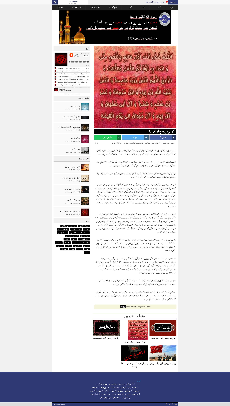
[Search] (54, 2)
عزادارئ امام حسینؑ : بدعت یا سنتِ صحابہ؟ (72, 189)
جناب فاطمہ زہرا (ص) (80, 242)
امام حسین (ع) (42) (103, 391)
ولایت (72, 249)
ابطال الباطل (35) (96, 394)
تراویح (67, 239)
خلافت (67, 242)
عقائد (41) (93, 391)
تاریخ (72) (99, 384)
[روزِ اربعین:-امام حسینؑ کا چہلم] (134, 353)
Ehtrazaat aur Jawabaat (75, 93)
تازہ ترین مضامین (151, 143)
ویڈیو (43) (121, 391)
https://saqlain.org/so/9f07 (142, 307)
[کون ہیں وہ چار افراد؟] (138, 329)
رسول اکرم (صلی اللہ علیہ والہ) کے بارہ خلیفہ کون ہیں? (70, 211)
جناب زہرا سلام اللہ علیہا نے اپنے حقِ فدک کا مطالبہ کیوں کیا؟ (69, 127)
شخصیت (159, 7)
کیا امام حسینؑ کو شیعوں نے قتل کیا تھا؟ (73, 200)
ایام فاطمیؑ (84, 239)
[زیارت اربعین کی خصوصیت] (106, 327)
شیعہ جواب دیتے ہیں (95, 7)
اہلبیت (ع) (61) (121, 387)
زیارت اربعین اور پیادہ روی (163, 363)
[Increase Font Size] (97, 143)
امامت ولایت (76, 229)
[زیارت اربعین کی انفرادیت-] (163, 327)
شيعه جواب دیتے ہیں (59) (107, 387)
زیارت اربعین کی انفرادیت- (163, 338)
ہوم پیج (171, 7)
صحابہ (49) (137, 391)
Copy (123, 307)
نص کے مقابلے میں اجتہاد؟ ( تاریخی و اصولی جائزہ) (71, 178)
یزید (87, 252)
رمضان (58, 242)
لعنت (86, 249)
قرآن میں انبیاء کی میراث (75, 106)
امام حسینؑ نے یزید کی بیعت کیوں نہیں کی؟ (72, 166)
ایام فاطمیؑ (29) (126, 397)
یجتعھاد (64, 249)
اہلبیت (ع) (84, 236)
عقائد (144, 7)
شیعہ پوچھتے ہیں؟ (113, 7)
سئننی (86, 246)
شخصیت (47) (129, 391)
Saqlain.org (66, 93)
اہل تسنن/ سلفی (76, 7)
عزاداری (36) (106, 394)
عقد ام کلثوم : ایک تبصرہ (75, 138)
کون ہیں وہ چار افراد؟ (134, 342)
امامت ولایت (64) (133, 387)
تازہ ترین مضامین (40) (134, 394)
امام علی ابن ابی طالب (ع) (79, 232)
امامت (86, 229)
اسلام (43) (114, 391)
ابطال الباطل (60, 7)
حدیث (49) (95, 387)
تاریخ (130, 7)
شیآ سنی (78, 246)
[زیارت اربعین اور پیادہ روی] (163, 353)
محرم (126, 143)
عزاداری (132, 143)
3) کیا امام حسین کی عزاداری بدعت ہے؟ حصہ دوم (71, 116)
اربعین (173, 143)
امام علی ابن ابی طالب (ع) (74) (112, 384)
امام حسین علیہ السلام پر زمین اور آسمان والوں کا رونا (155, 2)
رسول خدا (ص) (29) (105, 397)
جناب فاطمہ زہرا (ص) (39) (119, 394)
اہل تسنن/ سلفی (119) (128, 384)
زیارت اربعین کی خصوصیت (106, 338)
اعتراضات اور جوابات (69, 226)
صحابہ (69, 246)
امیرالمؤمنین (62, 232)
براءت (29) (116, 397)
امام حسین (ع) (164, 143)
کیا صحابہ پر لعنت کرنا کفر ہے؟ (75, 149)
